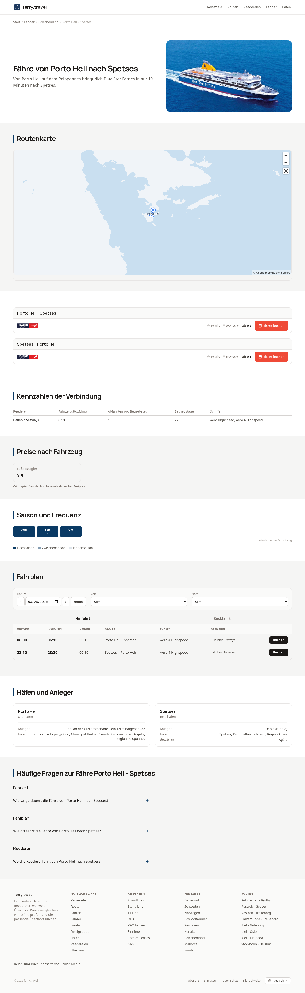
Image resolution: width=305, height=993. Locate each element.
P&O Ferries (136, 925)
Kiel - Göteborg (252, 925)
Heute (78, 601)
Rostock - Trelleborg (256, 913)
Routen (233, 7)
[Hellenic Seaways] (27, 325)
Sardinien (191, 925)
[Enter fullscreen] (286, 171)
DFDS (132, 919)
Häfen (286, 7)
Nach (195, 594)
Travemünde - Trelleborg (259, 919)
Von (93, 594)
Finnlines (134, 931)
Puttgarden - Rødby (256, 900)
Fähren (76, 913)
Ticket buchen (273, 325)
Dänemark (192, 900)
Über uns (78, 950)
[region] (152, 212)
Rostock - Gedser (253, 906)
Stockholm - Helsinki (256, 944)
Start (16, 22)
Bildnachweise (252, 981)
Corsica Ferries (139, 938)
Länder (271, 7)
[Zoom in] (286, 155)
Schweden (192, 906)
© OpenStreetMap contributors (271, 272)
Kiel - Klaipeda (252, 938)
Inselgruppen (81, 931)
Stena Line (135, 906)
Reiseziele (214, 7)
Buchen (278, 640)
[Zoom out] (286, 162)
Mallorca (190, 944)
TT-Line (133, 913)
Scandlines (136, 900)
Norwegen (192, 913)
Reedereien (252, 7)
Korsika (189, 931)
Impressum (211, 981)
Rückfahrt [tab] (222, 618)
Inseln (75, 925)
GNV (131, 944)
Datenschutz (230, 981)
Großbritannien (196, 919)
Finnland (191, 950)
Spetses (168, 711)
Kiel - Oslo (249, 931)
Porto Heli (27, 711)
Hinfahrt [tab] (82, 618)
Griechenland (48, 22)
